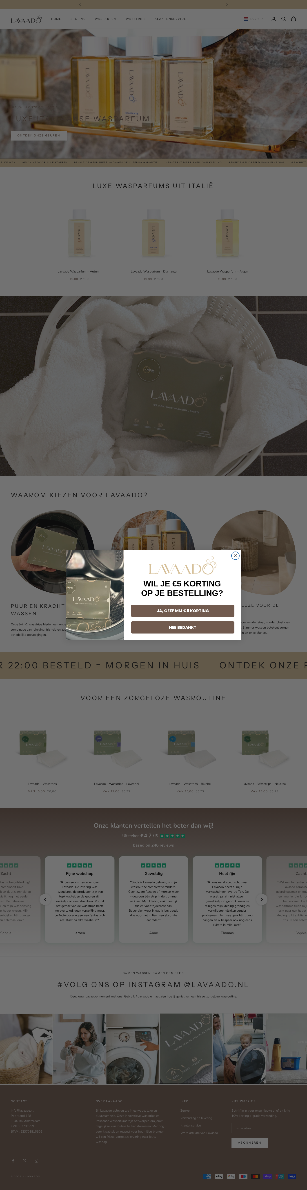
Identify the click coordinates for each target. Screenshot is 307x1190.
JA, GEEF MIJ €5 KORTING (183, 610)
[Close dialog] (235, 556)
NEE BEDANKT (182, 627)
